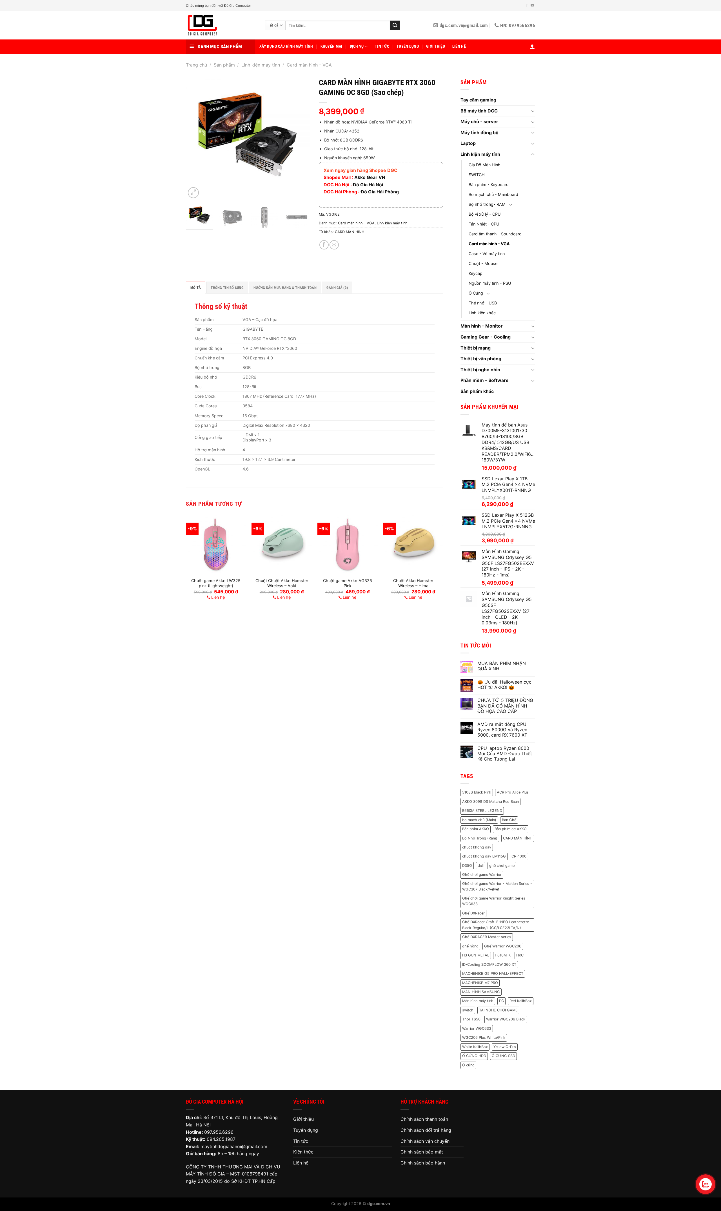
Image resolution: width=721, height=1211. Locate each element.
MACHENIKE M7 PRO (480, 983)
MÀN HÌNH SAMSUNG (481, 992)
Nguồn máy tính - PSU (490, 283)
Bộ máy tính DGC (479, 111)
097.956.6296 (218, 1132)
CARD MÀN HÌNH (517, 838)
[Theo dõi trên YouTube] (532, 6)
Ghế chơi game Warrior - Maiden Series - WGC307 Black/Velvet (497, 886)
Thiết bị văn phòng (480, 358)
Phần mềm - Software (484, 380)
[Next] (301, 137)
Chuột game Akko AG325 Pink (347, 583)
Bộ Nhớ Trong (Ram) (479, 838)
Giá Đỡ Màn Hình (484, 164)
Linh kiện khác (482, 312)
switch (467, 1010)
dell (481, 865)
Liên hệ (459, 46)
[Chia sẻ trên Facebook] (324, 244)
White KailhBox (475, 1047)
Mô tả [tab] (195, 288)
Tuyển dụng (408, 46)
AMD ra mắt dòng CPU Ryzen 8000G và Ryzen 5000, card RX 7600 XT (502, 730)
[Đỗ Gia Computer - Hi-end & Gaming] (221, 25)
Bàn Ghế (509, 820)
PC (501, 1001)
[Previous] (195, 137)
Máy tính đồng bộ (479, 132)
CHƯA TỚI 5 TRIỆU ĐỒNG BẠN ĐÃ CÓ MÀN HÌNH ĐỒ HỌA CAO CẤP (505, 706)
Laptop (468, 143)
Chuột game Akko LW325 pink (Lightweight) (216, 583)
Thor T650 (471, 1019)
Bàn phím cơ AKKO (511, 829)
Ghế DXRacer (473, 913)
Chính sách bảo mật (421, 1152)
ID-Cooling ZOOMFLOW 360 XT (489, 964)
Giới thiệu (435, 46)
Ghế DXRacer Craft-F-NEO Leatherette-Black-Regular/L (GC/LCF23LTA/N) (496, 925)
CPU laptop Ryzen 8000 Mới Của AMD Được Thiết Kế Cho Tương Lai (504, 754)
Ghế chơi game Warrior (482, 874)
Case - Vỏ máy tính (487, 253)
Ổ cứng (468, 1065)
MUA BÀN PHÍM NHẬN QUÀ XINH (501, 666)
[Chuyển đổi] (533, 110)
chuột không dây (476, 847)
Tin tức (382, 46)
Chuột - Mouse (483, 263)
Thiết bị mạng (475, 348)
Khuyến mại (331, 46)
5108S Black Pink (476, 792)
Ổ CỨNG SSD (503, 1056)
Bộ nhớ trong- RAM (487, 204)
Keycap (475, 273)
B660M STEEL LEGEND (482, 810)
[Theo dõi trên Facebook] (527, 6)
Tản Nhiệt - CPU (484, 224)
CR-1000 (518, 856)
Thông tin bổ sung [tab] (227, 288)
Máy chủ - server (479, 121)
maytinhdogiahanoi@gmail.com (234, 1146)
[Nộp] (395, 25)
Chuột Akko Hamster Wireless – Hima (413, 583)
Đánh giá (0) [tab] (337, 288)
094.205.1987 (221, 1139)
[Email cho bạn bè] (334, 244)
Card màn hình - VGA (309, 65)
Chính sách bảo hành (422, 1163)
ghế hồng (470, 946)
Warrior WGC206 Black (505, 1019)
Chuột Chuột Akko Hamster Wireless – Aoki (281, 583)
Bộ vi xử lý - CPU (485, 214)
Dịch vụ (357, 46)
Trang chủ (196, 65)
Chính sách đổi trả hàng (425, 1130)
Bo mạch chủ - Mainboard (493, 194)
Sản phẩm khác (477, 391)
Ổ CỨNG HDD (474, 1056)
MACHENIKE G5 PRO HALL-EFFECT (492, 973)
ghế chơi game (502, 865)
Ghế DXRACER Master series (486, 937)
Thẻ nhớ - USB (483, 302)
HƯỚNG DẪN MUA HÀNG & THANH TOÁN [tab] (285, 288)
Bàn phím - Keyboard (489, 184)
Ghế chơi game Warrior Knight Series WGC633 (493, 901)
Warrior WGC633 (476, 1028)
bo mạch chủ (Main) (479, 820)
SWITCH (477, 174)
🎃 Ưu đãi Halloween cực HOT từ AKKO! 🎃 (504, 684)
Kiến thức (303, 1152)
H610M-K (503, 955)
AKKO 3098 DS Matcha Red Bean (490, 801)
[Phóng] (193, 192)
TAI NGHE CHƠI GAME (498, 1010)
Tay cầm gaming (478, 100)
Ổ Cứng (476, 293)
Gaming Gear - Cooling (485, 337)
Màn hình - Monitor (481, 326)
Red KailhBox (520, 1001)
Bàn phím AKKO (475, 829)
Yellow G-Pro (504, 1047)
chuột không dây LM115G (484, 856)
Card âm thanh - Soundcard (495, 233)
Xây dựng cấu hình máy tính (286, 46)
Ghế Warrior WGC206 (502, 946)
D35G (467, 865)
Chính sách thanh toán (424, 1119)
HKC (520, 955)
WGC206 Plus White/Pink (483, 1037)
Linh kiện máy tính (260, 65)
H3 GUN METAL (475, 955)
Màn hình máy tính (477, 1001)
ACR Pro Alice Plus (513, 792)
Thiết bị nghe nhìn (480, 369)
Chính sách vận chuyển (424, 1141)
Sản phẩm (224, 65)
